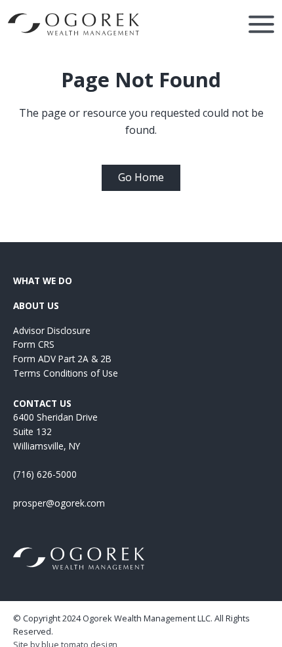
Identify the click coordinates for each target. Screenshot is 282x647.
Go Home (141, 177)
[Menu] (261, 24)
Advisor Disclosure (52, 330)
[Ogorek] (73, 24)
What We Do (42, 280)
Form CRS (33, 344)
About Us (36, 305)
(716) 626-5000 (45, 474)
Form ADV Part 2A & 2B (62, 358)
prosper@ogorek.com (59, 503)
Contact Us (42, 403)
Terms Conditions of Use (65, 373)
